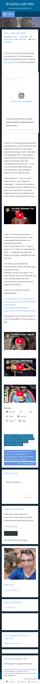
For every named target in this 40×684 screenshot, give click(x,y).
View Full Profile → (12, 590)
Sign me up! (11, 533)
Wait (21, 445)
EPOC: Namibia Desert (19, 463)
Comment (28, 497)
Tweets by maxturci (12, 643)
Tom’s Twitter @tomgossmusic (16, 307)
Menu (10, 14)
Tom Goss (23, 39)
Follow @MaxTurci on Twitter (16, 637)
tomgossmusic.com (11, 445)
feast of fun (14, 436)
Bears (6, 436)
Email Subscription (14, 509)
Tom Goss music (22, 442)
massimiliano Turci (16, 439)
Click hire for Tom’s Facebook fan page (19, 310)
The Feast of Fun (10, 62)
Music (11, 39)
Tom (6, 442)
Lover (6, 439)
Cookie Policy (11, 675)
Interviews (11, 607)
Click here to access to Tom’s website (18, 298)
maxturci (25, 37)
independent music (26, 436)
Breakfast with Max (20, 3)
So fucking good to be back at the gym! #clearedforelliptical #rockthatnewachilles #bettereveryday (20, 122)
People (16, 39)
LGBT (6, 39)
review (31, 439)
